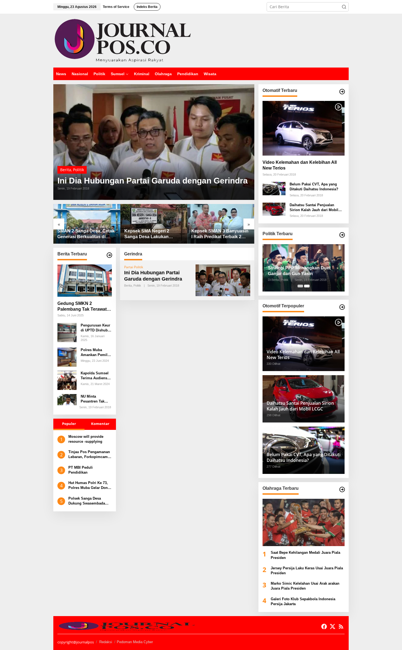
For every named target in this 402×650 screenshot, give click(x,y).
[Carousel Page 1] (300, 286)
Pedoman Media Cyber (135, 642)
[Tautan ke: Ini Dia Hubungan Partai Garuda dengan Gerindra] (153, 142)
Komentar (100, 423)
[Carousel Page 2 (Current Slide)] (307, 286)
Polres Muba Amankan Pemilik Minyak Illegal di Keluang (95, 352)
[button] (344, 6)
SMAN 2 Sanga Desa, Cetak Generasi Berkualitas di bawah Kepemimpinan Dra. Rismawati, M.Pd (86, 234)
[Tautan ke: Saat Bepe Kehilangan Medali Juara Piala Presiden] (304, 522)
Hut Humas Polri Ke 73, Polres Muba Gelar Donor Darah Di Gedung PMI (89, 485)
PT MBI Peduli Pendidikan (80, 469)
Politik (78, 169)
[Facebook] (324, 626)
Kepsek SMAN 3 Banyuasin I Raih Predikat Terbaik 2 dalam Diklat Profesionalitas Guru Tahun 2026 (220, 234)
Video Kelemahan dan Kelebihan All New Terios (300, 165)
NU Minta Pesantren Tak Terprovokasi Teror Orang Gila (95, 399)
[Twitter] (332, 626)
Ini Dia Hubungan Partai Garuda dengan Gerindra (152, 180)
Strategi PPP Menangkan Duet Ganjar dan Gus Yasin (298, 271)
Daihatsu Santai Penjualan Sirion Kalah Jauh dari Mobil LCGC (314, 207)
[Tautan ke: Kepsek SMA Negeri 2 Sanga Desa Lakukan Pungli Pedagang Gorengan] (153, 224)
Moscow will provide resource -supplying (85, 439)
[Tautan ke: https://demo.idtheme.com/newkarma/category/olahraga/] (342, 489)
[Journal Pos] (122, 40)
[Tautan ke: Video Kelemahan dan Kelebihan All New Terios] (304, 128)
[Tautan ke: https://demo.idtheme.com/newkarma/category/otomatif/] (342, 91)
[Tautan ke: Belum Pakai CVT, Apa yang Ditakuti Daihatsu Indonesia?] (274, 188)
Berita (65, 169)
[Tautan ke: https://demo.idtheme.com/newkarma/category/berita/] (109, 255)
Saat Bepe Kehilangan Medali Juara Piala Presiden (305, 554)
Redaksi (105, 642)
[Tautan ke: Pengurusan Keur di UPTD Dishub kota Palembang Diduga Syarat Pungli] (67, 332)
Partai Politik (133, 267)
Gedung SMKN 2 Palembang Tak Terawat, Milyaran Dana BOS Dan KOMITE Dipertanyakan (82, 306)
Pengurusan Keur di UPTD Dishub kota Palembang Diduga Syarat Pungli (95, 328)
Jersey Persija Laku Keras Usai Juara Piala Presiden (307, 570)
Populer (69, 423)
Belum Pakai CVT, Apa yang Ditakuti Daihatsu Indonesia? (314, 186)
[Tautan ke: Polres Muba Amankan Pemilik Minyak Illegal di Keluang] (67, 356)
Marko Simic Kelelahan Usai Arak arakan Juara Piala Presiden (305, 585)
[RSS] (341, 626)
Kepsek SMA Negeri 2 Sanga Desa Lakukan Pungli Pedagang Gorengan (153, 234)
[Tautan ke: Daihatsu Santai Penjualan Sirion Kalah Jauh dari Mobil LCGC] (274, 208)
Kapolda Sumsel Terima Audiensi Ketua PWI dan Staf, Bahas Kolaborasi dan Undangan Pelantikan (95, 376)
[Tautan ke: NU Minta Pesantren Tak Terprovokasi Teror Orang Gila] (67, 399)
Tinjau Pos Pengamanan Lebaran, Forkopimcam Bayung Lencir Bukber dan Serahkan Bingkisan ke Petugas (89, 454)
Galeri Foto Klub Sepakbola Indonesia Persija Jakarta (303, 601)
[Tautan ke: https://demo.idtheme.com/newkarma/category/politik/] (342, 235)
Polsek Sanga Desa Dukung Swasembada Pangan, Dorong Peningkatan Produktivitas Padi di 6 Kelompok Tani (87, 501)
